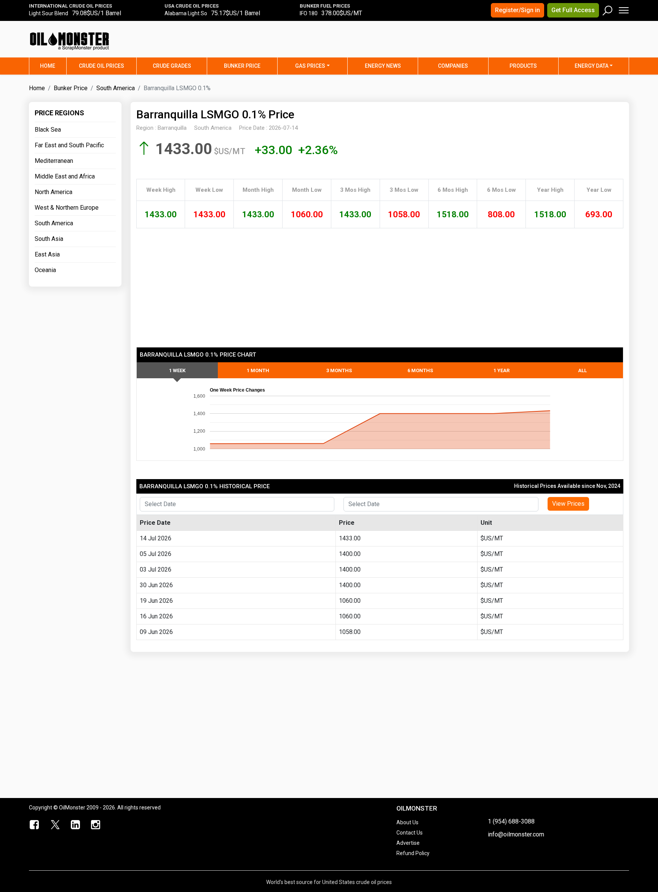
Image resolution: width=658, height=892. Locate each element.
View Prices (568, 503)
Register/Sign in (517, 10)
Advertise (408, 843)
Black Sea (48, 129)
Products (523, 66)
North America (53, 192)
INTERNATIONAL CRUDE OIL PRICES (70, 6)
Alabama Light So (185, 16)
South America (115, 88)
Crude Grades (172, 66)
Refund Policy (413, 853)
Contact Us (409, 833)
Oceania (45, 270)
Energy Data (591, 66)
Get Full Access (573, 10)
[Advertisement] (534, 44)
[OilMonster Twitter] (55, 825)
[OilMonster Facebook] (34, 825)
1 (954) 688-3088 (511, 821)
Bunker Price (242, 66)
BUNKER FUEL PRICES (325, 6)
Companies (453, 66)
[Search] (607, 8)
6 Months (420, 370)
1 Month (258, 370)
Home (53, 65)
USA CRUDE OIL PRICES (191, 6)
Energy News (383, 66)
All (582, 370)
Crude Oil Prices (101, 66)
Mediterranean (54, 160)
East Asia (47, 254)
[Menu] (623, 8)
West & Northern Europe (67, 207)
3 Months (339, 370)
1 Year (501, 370)
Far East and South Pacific (69, 145)
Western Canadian (51, 16)
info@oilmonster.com (516, 834)
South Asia (49, 238)
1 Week (177, 370)
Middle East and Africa (65, 176)
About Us (407, 822)
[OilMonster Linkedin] (75, 825)
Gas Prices (310, 66)
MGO (305, 16)
